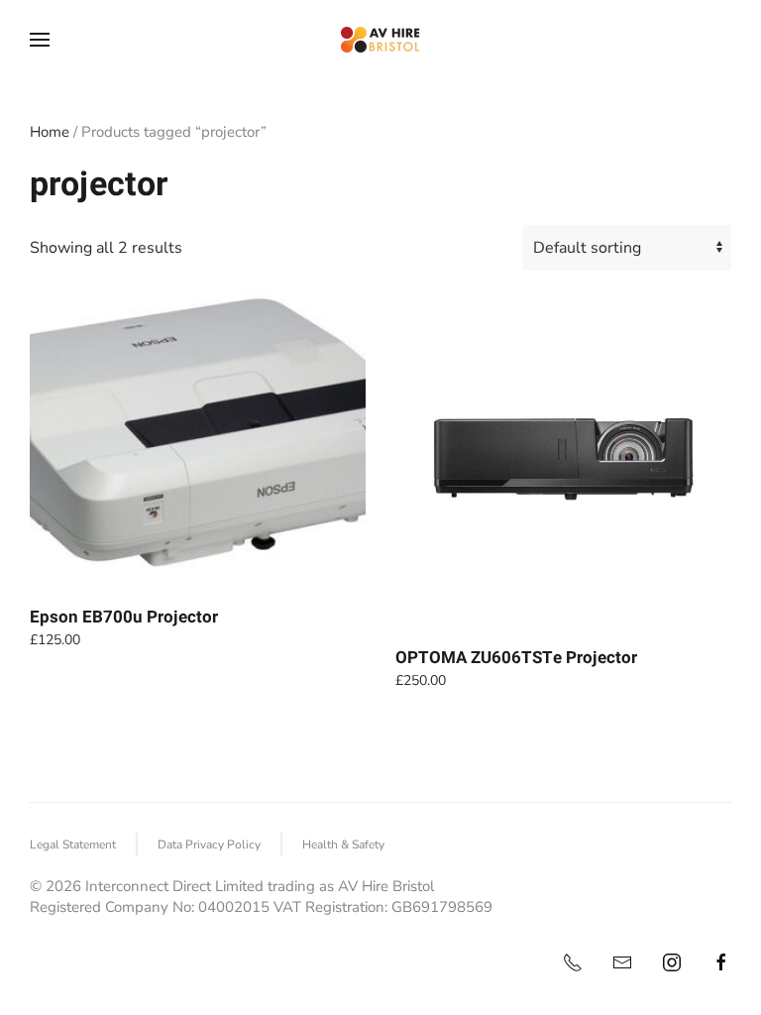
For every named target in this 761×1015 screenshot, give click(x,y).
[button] (40, 39)
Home (49, 132)
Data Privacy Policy (209, 844)
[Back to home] (380, 39)
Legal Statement (73, 844)
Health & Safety (343, 844)
